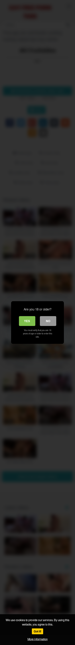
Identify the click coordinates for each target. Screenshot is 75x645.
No (48, 321)
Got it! (37, 631)
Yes (27, 321)
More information (37, 639)
